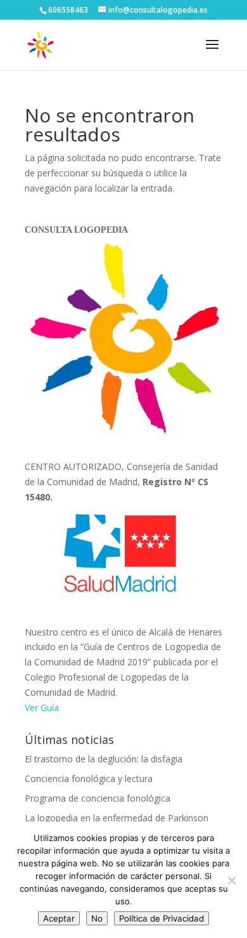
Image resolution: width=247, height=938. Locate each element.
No (97, 918)
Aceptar (59, 918)
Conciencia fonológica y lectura (89, 778)
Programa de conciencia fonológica (97, 798)
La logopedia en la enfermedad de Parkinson (116, 818)
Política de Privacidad (161, 918)
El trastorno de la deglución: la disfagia (103, 759)
